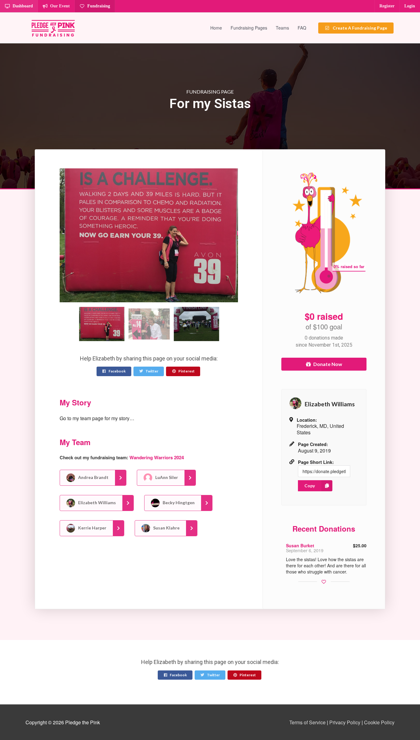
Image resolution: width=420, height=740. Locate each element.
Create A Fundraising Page (359, 27)
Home (216, 28)
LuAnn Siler (166, 477)
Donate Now (327, 364)
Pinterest (186, 371)
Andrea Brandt (93, 477)
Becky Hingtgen (178, 502)
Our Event (60, 6)
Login (409, 6)
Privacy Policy (344, 722)
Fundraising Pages (249, 28)
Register (386, 6)
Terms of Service (307, 722)
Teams (282, 28)
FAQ (302, 28)
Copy (309, 485)
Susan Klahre (166, 527)
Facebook (117, 371)
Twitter (151, 371)
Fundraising (98, 6)
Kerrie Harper (91, 527)
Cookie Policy (379, 722)
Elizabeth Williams (96, 502)
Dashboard (23, 6)
